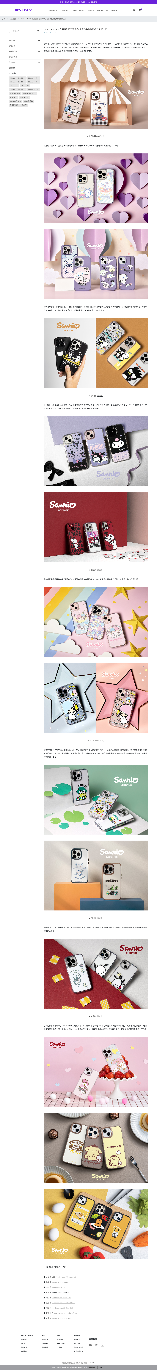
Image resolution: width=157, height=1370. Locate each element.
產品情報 (91, 10)
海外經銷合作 (78, 1351)
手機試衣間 (64, 10)
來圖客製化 (61, 1339)
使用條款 (24, 1339)
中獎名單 (77, 1339)
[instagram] (96, 1345)
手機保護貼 (61, 1343)
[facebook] (90, 1345)
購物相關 (45, 1343)
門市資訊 (114, 10)
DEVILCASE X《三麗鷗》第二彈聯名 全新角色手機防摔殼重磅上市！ (44, 19)
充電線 (59, 1347)
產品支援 (45, 1339)
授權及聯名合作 (102, 10)
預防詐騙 (24, 1351)
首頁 (3, 19)
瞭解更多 (92, 1367)
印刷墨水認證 (78, 1347)
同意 (101, 1367)
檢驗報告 (45, 1347)
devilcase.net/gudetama (61, 1292)
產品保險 (77, 1343)
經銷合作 (24, 1347)
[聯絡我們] (102, 1345)
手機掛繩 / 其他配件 (77, 10)
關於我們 (24, 1343)
